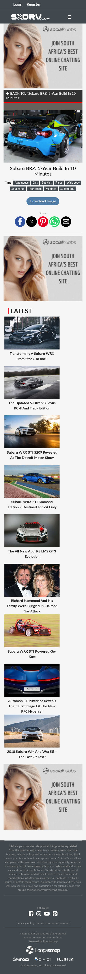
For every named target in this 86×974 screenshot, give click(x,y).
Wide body (73, 182)
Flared (59, 182)
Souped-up (17, 189)
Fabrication (35, 189)
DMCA (64, 923)
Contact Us (51, 923)
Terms (39, 923)
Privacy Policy (26, 923)
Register (34, 5)
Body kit (46, 182)
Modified (51, 189)
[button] (20, 221)
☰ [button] (69, 17)
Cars (35, 182)
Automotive (21, 182)
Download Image (43, 201)
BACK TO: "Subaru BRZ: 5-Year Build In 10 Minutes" (41, 96)
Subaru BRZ (67, 189)
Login (17, 5)
